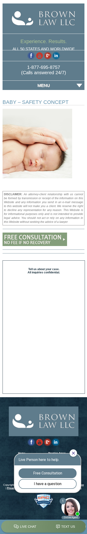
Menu (43, 85)
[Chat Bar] (43, 527)
